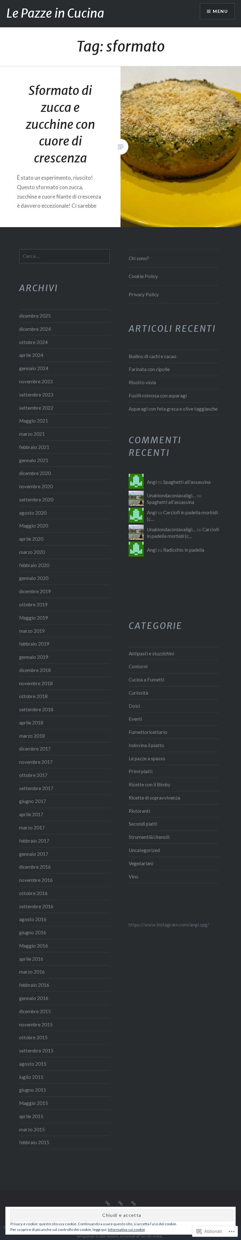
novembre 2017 (36, 762)
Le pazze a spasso (147, 758)
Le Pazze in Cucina (55, 13)
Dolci (134, 706)
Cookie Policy (143, 276)
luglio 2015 (31, 1077)
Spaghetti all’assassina (187, 482)
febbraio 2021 (34, 447)
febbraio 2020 (34, 565)
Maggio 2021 (33, 420)
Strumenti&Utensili (149, 837)
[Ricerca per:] (64, 256)
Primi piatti (141, 771)
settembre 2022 (36, 408)
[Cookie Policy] (120, 1202)
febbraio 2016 (34, 985)
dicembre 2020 (35, 473)
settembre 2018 (36, 709)
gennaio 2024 (33, 368)
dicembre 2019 (35, 591)
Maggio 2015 (33, 1103)
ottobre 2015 (33, 1037)
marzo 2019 (32, 631)
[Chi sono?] (107, 1202)
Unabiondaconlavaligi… (171, 495)
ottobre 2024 (33, 342)
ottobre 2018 (33, 696)
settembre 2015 (36, 1050)
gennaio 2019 (33, 657)
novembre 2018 (36, 683)
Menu (220, 11)
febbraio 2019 (34, 644)
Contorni (138, 666)
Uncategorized (144, 850)
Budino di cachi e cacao (152, 356)
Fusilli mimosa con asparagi (158, 395)
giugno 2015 (32, 1090)
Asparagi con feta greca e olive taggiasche (173, 409)
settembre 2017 (36, 788)
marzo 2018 (32, 736)
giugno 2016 (32, 932)
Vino (133, 876)
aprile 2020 (31, 539)
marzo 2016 (32, 972)
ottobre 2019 (33, 604)
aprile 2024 (31, 355)
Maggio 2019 (33, 617)
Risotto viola (142, 382)
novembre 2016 (36, 880)
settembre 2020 (36, 499)
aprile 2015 (31, 1116)
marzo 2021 (32, 434)
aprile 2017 (31, 814)
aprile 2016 (31, 959)
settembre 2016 (36, 906)
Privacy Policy (144, 294)
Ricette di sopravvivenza (154, 797)
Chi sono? (139, 258)
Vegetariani (141, 863)
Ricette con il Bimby (149, 784)
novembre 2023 (36, 381)
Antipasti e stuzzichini (151, 653)
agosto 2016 (32, 919)
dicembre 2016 (35, 867)
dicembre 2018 (35, 670)
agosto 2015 (32, 1064)
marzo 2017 (32, 827)
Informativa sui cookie (126, 1229)
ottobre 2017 (33, 775)
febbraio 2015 (34, 1142)
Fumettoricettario (148, 732)
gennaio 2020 (33, 578)
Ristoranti (139, 811)
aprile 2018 (31, 722)
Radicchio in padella (183, 550)
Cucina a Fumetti (146, 679)
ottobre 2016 (33, 893)
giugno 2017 (32, 801)
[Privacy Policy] (133, 1202)
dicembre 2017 (35, 748)
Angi (152, 482)
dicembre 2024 (35, 329)
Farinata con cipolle (149, 369)
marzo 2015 (32, 1129)
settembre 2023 (36, 394)
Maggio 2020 (33, 525)
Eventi (135, 719)
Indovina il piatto (146, 745)
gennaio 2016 (33, 998)
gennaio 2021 (33, 460)
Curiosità (138, 693)
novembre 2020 (36, 486)
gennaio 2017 (33, 854)
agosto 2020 (32, 513)
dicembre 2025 (35, 316)
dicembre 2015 (35, 1011)
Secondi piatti (143, 824)
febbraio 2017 (34, 841)
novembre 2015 (36, 1024)
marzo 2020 (32, 552)
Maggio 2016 (33, 945)
